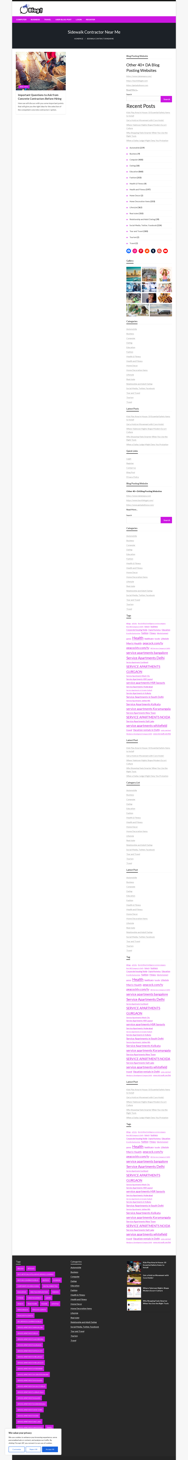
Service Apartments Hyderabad (139, 687)
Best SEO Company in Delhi (134, 627)
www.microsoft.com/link (162, 734)
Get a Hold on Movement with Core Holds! (145, 120)
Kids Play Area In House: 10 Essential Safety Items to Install (154, 1265)
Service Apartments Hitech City (138, 676)
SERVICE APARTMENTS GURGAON (143, 669)
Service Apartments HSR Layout (139, 679)
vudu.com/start (166, 730)
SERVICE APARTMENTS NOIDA (148, 717)
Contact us (131, 468)
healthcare (149, 638)
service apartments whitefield (146, 725)
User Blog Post (63, 20)
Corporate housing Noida (136, 630)
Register (90, 20)
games (128, 639)
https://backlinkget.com (137, 80)
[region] (33, 1442)
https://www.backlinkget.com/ (139, 500)
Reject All (33, 1449)
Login (79, 20)
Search (129, 94)
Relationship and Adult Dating (142, 219)
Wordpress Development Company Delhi (139, 734)
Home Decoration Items (140, 201)
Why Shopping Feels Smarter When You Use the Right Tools (156, 1302)
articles (134, 623)
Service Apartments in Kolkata (138, 693)
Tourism (133, 237)
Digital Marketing (154, 630)
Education (134, 171)
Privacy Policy (132, 477)
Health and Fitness (137, 189)
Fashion (133, 177)
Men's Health (134, 643)
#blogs (128, 623)
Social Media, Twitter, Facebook (143, 225)
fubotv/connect (162, 633)
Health (137, 638)
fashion (144, 633)
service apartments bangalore (147, 653)
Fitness (153, 633)
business (154, 626)
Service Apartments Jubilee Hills (138, 701)
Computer (21, 20)
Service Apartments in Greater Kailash (139, 690)
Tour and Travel (136, 231)
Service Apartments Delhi (145, 658)
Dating (133, 165)
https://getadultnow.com (137, 85)
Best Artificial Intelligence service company (151, 623)
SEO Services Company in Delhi (160, 648)
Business (35, 20)
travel (129, 730)
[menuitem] (21, 19)
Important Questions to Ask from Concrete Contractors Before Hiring (40, 96)
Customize (16, 1449)
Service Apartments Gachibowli (137, 662)
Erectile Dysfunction (133, 633)
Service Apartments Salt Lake (140, 721)
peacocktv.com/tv (137, 648)
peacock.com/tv (153, 643)
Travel (47, 20)
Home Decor (135, 195)
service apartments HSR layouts (145, 682)
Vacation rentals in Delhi (146, 729)
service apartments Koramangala (148, 709)
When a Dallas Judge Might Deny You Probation (147, 140)
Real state (24, 86)
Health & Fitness (137, 183)
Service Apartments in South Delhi (145, 696)
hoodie (157, 639)
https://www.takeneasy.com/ (139, 76)
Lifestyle (133, 207)
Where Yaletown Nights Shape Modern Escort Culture (156, 1289)
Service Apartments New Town (141, 713)
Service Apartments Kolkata (143, 704)
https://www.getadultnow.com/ (140, 505)
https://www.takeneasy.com (138, 496)
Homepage (78, 39)
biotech (147, 627)
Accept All (50, 1449)
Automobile (134, 148)
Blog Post (130, 472)
